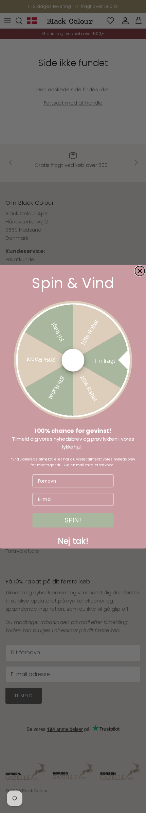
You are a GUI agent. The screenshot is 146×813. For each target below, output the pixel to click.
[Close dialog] (140, 271)
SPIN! (73, 520)
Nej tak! (73, 539)
